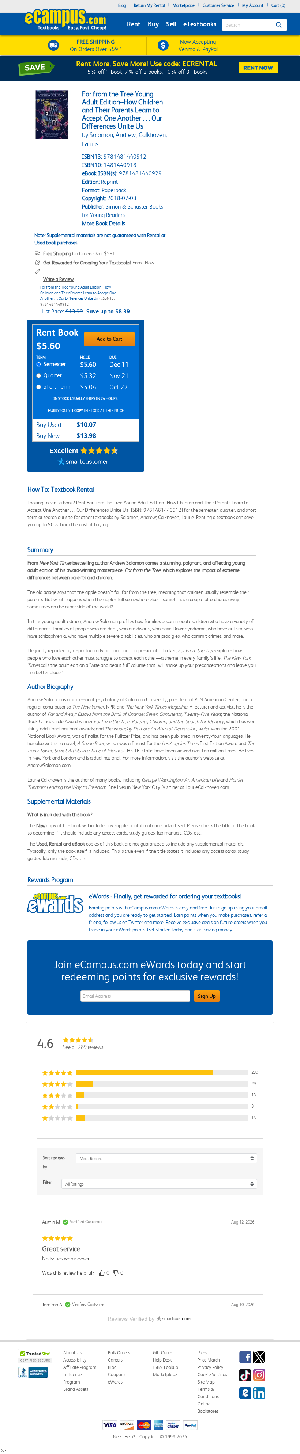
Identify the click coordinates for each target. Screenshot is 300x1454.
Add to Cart (109, 339)
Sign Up (207, 996)
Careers (115, 1360)
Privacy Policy (210, 1367)
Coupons (116, 1374)
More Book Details (103, 223)
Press (202, 1352)
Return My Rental (149, 5)
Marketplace (184, 5)
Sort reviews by (54, 1162)
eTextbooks (199, 24)
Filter (47, 1182)
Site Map (206, 1382)
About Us (72, 1352)
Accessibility (74, 1360)
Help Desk (162, 1360)
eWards (115, 1382)
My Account (252, 5)
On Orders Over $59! (78, 253)
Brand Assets (75, 1389)
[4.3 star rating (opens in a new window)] (99, 450)
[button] (150, 1072)
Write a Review (58, 279)
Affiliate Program (80, 1367)
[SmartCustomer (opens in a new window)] (83, 462)
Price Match (209, 1360)
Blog (122, 5)
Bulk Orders (119, 1352)
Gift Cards (162, 1352)
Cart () (278, 5)
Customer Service (218, 5)
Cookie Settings (212, 1374)
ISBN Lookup (165, 1367)
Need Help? (124, 1436)
